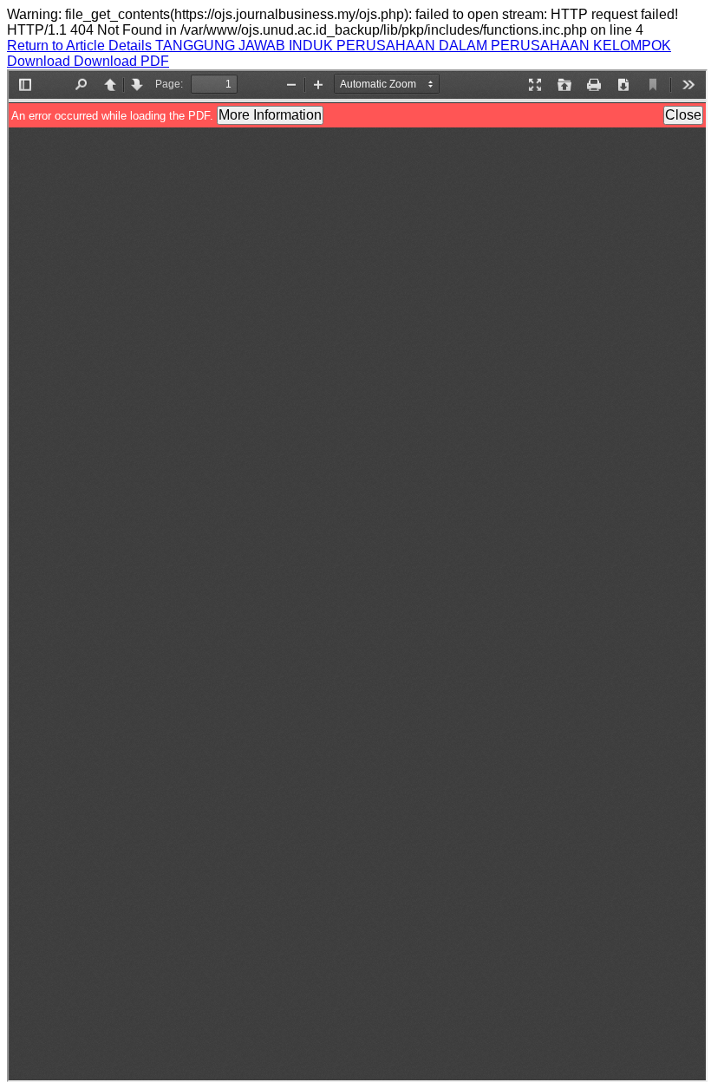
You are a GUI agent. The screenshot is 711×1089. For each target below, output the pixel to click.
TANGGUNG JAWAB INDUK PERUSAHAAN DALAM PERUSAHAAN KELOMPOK (413, 45)
